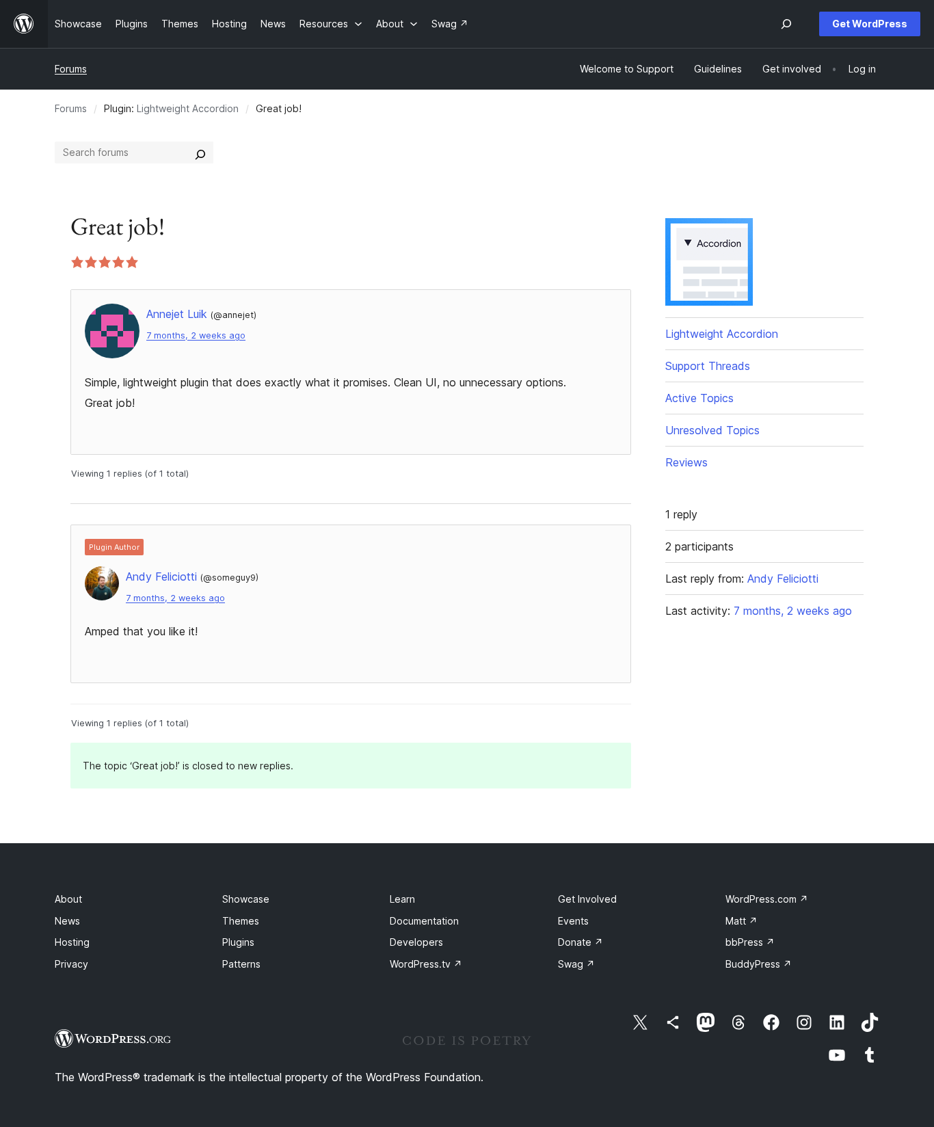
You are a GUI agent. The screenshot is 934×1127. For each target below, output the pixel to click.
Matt (741, 921)
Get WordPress (869, 23)
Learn (402, 899)
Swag (576, 964)
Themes (240, 921)
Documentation (424, 921)
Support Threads (707, 366)
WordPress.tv (426, 964)
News (67, 921)
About (68, 899)
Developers (416, 942)
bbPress (750, 942)
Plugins (238, 942)
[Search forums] (200, 152)
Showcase (245, 899)
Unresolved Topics (712, 430)
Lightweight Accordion (188, 108)
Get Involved (587, 899)
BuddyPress (758, 964)
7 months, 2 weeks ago (195, 335)
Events (573, 921)
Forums (71, 69)
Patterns (241, 964)
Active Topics (699, 398)
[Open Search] (786, 24)
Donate (580, 942)
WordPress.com (766, 899)
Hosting (72, 942)
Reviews (686, 462)
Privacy (71, 964)
